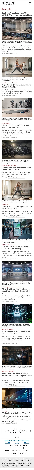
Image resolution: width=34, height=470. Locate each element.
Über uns (24, 450)
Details (7, 466)
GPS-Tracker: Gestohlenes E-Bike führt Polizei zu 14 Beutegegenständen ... (17, 375)
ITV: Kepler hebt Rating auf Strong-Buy (17, 413)
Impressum (23, 445)
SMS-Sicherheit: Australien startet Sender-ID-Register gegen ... (15, 248)
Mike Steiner (22, 453)
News (10, 445)
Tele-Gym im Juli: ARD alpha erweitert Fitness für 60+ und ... (17, 207)
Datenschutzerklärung (16, 448)
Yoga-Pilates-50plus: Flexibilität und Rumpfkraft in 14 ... (16, 86)
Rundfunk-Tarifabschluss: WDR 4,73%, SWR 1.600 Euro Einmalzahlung (17, 14)
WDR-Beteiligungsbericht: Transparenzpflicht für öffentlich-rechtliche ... (16, 291)
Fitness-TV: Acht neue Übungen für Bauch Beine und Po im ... (16, 126)
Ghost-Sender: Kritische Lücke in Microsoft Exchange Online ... (16, 332)
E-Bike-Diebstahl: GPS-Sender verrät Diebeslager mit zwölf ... (17, 168)
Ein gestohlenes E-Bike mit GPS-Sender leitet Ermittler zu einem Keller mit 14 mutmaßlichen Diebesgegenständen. (16, 382)
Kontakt (16, 445)
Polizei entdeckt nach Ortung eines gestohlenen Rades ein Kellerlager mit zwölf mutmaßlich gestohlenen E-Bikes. (16, 174)
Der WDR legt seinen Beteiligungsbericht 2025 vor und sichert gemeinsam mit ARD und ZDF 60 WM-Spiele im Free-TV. (16, 298)
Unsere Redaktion (12, 453)
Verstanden (13, 466)
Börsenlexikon (17, 429)
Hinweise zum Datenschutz (12, 450)
